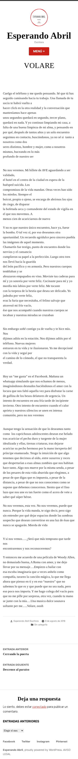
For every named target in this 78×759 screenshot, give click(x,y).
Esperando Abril (39, 36)
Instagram (43, 741)
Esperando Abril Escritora (26, 621)
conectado (39, 706)
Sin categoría (40, 624)
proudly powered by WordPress (43, 749)
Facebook (9, 741)
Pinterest (61, 741)
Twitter (26, 741)
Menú (41, 51)
